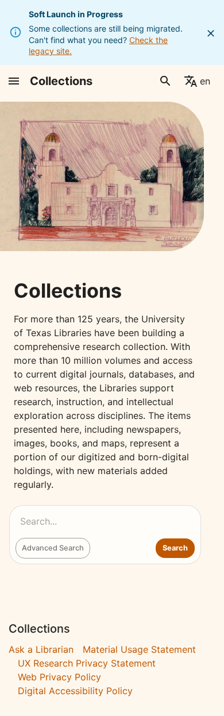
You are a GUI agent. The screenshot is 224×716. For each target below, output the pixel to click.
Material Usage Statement (139, 649)
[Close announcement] (210, 33)
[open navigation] (13, 81)
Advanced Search (53, 548)
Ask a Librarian (41, 649)
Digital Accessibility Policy (75, 690)
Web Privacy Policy (59, 677)
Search (175, 548)
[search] (165, 81)
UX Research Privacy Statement (87, 663)
